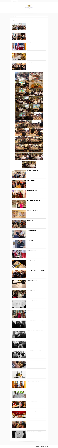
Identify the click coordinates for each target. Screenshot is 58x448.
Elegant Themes (40, 446)
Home (12, 16)
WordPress (46, 446)
